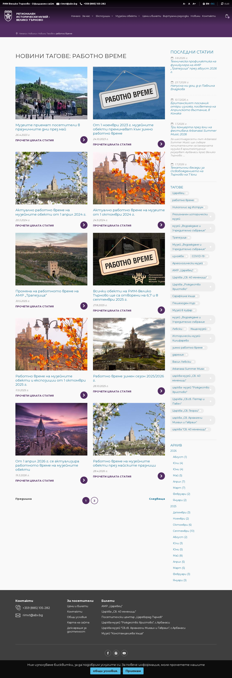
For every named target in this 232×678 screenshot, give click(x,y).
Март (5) (179, 568)
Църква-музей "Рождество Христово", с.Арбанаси (136, 622)
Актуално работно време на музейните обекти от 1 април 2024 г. (50, 212)
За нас (86, 16)
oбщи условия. (105, 671)
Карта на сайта (78, 622)
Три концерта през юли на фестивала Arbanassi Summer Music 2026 (193, 130)
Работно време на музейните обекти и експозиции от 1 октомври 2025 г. (50, 380)
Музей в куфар (182, 310)
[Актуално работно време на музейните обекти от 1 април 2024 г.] (51, 178)
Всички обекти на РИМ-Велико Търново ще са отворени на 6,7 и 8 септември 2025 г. (125, 295)
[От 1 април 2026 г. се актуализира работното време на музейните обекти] (51, 429)
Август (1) (180, 457)
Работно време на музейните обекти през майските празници (124, 463)
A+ (194, 3)
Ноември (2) (181, 518)
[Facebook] (108, 653)
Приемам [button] (133, 671)
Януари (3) (180, 580)
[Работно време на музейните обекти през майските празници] (129, 429)
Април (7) (179, 481)
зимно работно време (187, 347)
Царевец (178, 193)
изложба (178, 256)
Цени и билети (151, 16)
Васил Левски (181, 361)
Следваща (157, 498)
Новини (195, 16)
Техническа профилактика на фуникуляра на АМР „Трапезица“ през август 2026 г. (193, 67)
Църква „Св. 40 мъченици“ (189, 277)
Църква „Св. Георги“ (185, 410)
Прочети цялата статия (34, 140)
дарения (178, 354)
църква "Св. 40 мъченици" (189, 429)
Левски (177, 329)
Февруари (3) (181, 574)
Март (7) (179, 487)
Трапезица (179, 237)
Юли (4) (178, 463)
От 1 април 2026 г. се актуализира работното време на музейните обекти (47, 465)
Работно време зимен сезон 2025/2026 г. (128, 378)
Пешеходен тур (183, 303)
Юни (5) (178, 549)
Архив (176, 445)
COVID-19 (198, 256)
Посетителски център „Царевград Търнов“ (132, 617)
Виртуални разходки (176, 16)
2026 (173, 450)
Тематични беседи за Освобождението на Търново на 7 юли (187, 171)
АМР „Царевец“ (182, 270)
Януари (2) (180, 500)
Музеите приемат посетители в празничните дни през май (47, 127)
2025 (173, 506)
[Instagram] (116, 653)
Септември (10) (183, 531)
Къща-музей (198, 329)
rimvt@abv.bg (33, 615)
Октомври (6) (182, 524)
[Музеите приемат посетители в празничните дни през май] (51, 93)
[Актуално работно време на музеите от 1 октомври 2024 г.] (129, 178)
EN (207, 3)
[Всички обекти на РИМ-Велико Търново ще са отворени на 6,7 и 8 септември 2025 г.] (129, 259)
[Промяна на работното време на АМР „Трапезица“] (51, 259)
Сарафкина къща (183, 296)
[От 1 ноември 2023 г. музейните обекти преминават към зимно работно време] (129, 93)
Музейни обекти (126, 16)
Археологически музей (187, 263)
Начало (75, 16)
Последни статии (192, 52)
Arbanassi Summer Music (188, 368)
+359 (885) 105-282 (36, 608)
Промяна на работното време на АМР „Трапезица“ (47, 293)
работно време (183, 200)
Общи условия (77, 617)
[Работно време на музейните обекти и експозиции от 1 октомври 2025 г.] (51, 344)
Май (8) (178, 555)
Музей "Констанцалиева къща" (123, 633)
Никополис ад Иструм (187, 207)
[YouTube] (124, 653)
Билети (108, 601)
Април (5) (179, 561)
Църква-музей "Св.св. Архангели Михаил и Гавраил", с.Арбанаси (143, 628)
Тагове (176, 187)
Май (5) (177, 475)
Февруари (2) (181, 494)
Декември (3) (181, 512)
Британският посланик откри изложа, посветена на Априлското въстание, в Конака (193, 108)
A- (184, 3)
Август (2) (180, 537)
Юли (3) (178, 543)
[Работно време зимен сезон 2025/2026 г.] (129, 344)
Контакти (209, 16)
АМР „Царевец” (112, 606)
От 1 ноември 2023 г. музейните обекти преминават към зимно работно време (123, 129)
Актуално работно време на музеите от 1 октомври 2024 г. (129, 212)
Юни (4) (178, 469)
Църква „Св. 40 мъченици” (119, 611)
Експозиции (103, 16)
